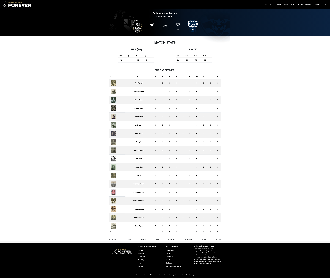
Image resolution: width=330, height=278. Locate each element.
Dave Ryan (139, 226)
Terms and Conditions (151, 275)
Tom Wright (139, 167)
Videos (168, 253)
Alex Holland (139, 150)
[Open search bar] (326, 4)
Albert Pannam (138, 192)
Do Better (169, 263)
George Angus (139, 91)
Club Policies (170, 260)
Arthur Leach (139, 209)
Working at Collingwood (173, 266)
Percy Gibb (139, 133)
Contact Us (169, 256)
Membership (141, 253)
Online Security (189, 275)
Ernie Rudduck (138, 201)
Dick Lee (139, 159)
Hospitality (141, 260)
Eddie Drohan (139, 217)
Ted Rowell (139, 83)
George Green (139, 108)
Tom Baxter (139, 175)
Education (141, 266)
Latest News (170, 250)
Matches (140, 250)
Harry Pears (138, 100)
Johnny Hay (138, 142)
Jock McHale (139, 117)
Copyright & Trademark (176, 275)
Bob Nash (138, 125)
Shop (139, 263)
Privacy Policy (163, 275)
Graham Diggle (138, 184)
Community (141, 256)
